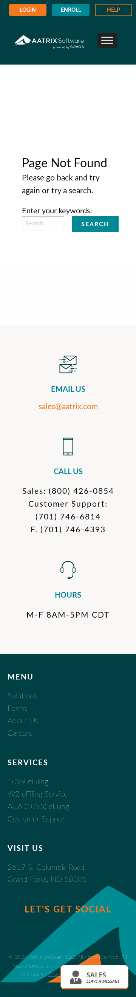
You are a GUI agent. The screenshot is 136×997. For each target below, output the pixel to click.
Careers (20, 733)
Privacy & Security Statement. (82, 974)
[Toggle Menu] (107, 40)
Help (113, 10)
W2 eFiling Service (38, 794)
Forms (17, 708)
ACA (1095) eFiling (38, 807)
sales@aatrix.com (68, 407)
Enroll (71, 10)
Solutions (22, 696)
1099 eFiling (28, 782)
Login (28, 10)
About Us (23, 721)
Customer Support (38, 819)
